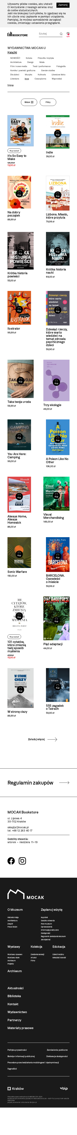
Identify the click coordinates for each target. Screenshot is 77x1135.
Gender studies (48, 70)
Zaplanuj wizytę (51, 909)
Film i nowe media (18, 66)
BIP (64, 1089)
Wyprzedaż (57, 78)
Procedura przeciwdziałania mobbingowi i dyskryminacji (33, 1062)
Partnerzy (14, 1020)
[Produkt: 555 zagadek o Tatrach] (58, 691)
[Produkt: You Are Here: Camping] (19, 441)
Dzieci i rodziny (58, 954)
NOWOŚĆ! (15, 58)
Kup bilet (44, 917)
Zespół (10, 924)
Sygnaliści (12, 1068)
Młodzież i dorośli (59, 958)
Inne (27, 78)
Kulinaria (42, 74)
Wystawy (13, 946)
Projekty (10, 964)
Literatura (14, 78)
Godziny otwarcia (48, 921)
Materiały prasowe (20, 1028)
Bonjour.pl (33, 1102)
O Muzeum (15, 909)
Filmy (33, 961)
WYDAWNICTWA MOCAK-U (26, 48)
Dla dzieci (14, 74)
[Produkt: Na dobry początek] (19, 198)
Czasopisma (40, 78)
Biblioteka (14, 996)
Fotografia (61, 66)
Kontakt (12, 1004)
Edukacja (59, 946)
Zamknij (63, 5)
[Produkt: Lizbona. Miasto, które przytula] (58, 199)
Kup (20, 133)
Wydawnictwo (17, 1012)
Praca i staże (12, 927)
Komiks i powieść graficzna (22, 70)
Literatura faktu (58, 74)
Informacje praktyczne (50, 930)
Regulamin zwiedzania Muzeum (53, 936)
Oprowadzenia (46, 927)
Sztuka (29, 58)
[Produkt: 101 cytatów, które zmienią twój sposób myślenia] (19, 628)
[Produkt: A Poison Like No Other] (58, 443)
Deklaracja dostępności (57, 1056)
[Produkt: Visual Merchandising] (56, 500)
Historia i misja (13, 917)
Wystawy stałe (13, 958)
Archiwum (11, 961)
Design (30, 62)
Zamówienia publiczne (57, 1050)
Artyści (33, 958)
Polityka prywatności (17, 1050)
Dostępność (45, 933)
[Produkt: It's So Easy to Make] (20, 141)
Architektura (15, 62)
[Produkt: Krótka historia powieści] (20, 257)
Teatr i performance (42, 66)
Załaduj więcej (36, 739)
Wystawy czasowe (14, 954)
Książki (12, 52)
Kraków (15, 1089)
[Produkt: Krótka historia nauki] (58, 255)
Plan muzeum (46, 924)
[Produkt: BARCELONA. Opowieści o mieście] (58, 562)
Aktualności (15, 988)
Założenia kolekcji (37, 954)
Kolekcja (36, 946)
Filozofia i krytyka (46, 58)
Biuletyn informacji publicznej (21, 1056)
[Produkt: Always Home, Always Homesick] (19, 502)
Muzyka (28, 74)
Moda (41, 62)
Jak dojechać (46, 940)
